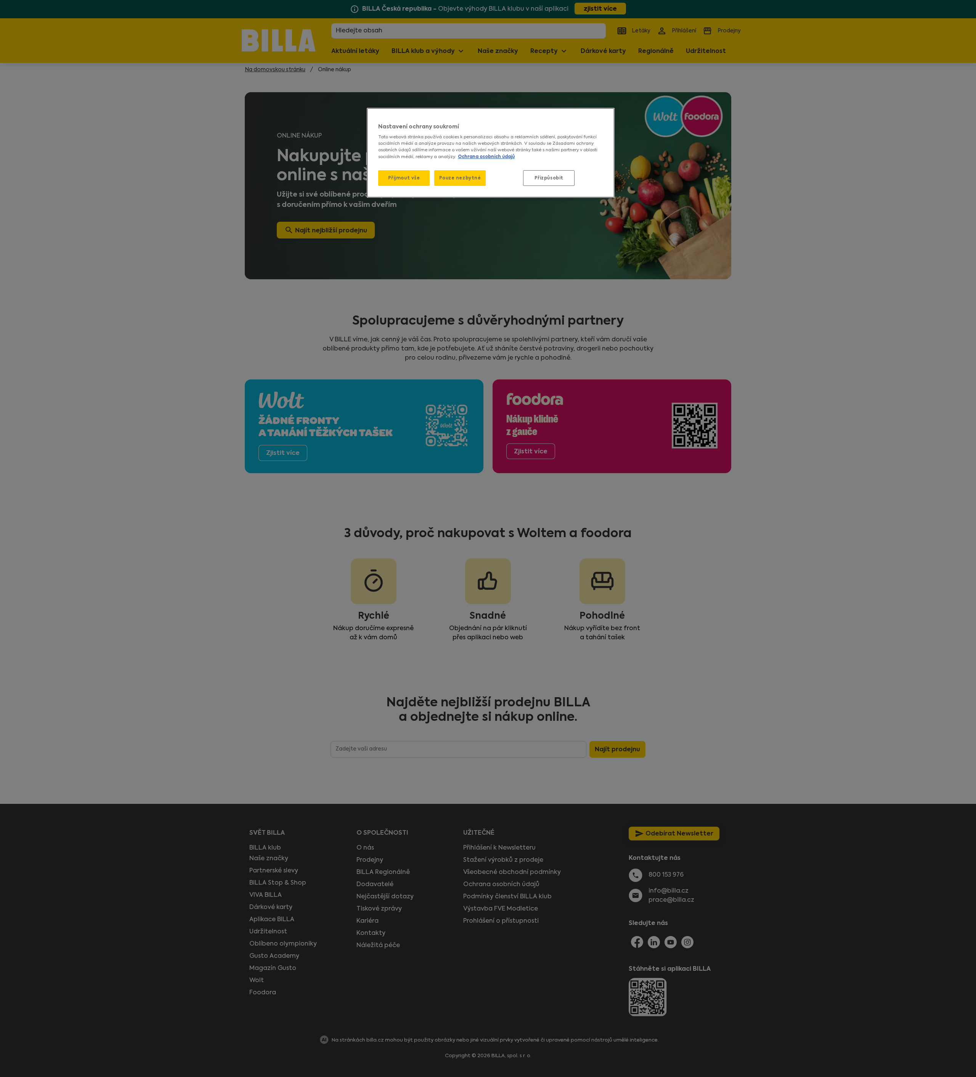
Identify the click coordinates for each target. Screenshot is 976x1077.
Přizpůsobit (549, 178)
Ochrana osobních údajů (486, 157)
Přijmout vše (404, 178)
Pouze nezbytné (460, 178)
